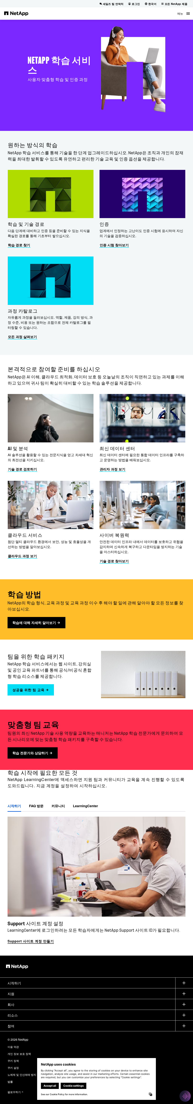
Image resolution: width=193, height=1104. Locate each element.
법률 (10, 1081)
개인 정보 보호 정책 (19, 1054)
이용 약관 (13, 1047)
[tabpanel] (96, 878)
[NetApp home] (16, 13)
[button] (183, 13)
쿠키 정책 (13, 1061)
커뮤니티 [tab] (58, 805)
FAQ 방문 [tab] (36, 805)
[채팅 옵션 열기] (185, 1096)
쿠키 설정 (13, 1068)
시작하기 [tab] (14, 805)
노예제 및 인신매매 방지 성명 (25, 1075)
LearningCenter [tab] (85, 805)
